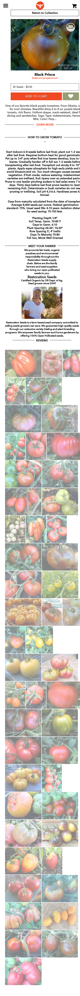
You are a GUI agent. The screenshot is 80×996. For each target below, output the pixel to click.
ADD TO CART (36, 96)
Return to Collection (45, 13)
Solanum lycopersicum (45, 77)
